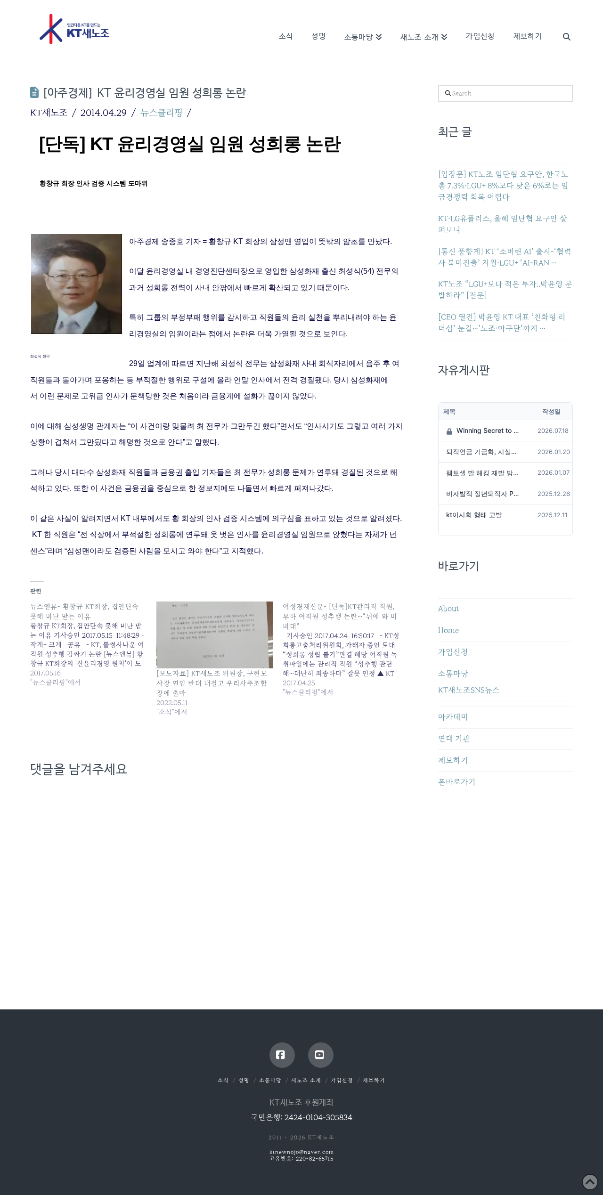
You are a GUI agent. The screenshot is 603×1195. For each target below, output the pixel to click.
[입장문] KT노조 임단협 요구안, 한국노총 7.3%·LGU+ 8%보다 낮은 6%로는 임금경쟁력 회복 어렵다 (503, 186)
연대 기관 (454, 739)
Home (448, 630)
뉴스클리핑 (161, 112)
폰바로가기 (457, 782)
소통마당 (453, 674)
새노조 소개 (306, 1080)
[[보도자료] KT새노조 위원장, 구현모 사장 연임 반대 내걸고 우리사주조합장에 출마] (214, 635)
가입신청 (453, 652)
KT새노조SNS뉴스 (469, 690)
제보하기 (453, 760)
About (448, 609)
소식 (223, 1080)
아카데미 (453, 717)
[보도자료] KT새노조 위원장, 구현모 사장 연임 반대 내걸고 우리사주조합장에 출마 (211, 683)
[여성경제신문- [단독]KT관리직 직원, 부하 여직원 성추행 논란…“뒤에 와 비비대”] (346, 649)
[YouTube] (321, 1055)
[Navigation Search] (562, 23)
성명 (244, 1080)
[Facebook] (282, 1055)
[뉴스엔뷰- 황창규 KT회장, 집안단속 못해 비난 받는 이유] (93, 644)
